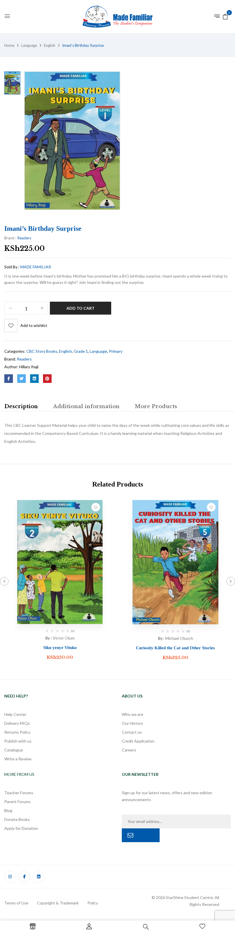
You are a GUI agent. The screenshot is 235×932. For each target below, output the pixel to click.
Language (29, 45)
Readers (24, 238)
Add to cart (80, 308)
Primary (115, 351)
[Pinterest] (47, 378)
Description (21, 406)
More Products (156, 406)
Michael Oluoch (179, 638)
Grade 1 (81, 351)
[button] (225, 16)
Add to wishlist (33, 325)
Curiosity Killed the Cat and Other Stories (175, 648)
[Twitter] (21, 378)
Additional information (86, 406)
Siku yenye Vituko (60, 647)
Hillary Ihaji (28, 366)
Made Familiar (35, 266)
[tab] (21, 407)
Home (9, 45)
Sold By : (11, 266)
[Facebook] (8, 378)
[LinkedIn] (34, 378)
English (49, 45)
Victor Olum (64, 637)
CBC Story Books (41, 351)
